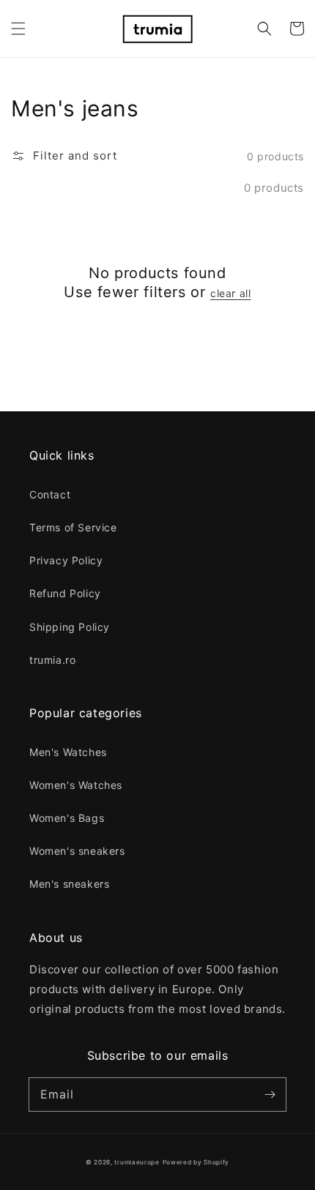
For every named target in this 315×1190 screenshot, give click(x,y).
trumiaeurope (136, 1162)
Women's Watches (75, 785)
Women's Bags (66, 818)
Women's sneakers (77, 851)
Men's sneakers (69, 883)
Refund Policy (65, 593)
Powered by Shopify (196, 1162)
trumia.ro (52, 660)
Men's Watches (68, 752)
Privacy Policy (66, 560)
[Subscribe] (269, 1094)
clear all (230, 293)
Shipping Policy (69, 627)
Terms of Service (73, 527)
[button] (18, 28)
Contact (49, 494)
